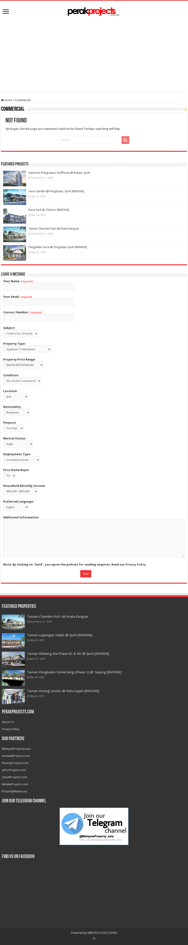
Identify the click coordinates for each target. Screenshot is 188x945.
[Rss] (94, 938)
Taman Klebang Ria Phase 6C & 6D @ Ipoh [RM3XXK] (68, 654)
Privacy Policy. (136, 564)
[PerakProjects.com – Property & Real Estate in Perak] (94, 11)
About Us (8, 722)
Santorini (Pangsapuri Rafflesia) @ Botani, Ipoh (59, 172)
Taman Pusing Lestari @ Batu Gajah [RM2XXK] (63, 691)
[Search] (125, 140)
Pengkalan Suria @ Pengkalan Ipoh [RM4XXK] (57, 247)
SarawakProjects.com (16, 756)
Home (8, 100)
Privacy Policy (10, 729)
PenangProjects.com (15, 763)
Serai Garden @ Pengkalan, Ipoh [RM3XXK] (56, 191)
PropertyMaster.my (14, 791)
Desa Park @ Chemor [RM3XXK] (48, 209)
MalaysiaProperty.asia (16, 748)
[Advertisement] (94, 54)
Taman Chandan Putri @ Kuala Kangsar (53, 228)
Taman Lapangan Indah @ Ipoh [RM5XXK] (59, 635)
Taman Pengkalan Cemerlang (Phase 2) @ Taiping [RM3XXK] (74, 672)
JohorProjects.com (14, 770)
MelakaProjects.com (15, 784)
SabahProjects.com (14, 777)
